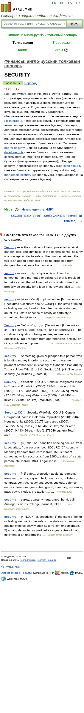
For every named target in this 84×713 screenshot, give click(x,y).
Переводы (61, 42)
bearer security (14, 147)
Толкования (22, 42)
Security (10, 247)
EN (54, 3)
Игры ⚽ (61, 50)
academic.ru (16, 7)
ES (70, 3)
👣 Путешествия (10, 567)
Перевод (30, 83)
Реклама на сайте (46, 560)
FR (78, 3)
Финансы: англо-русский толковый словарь (42, 35)
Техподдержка (28, 560)
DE (62, 3)
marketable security (17, 174)
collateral (11, 120)
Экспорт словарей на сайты (16, 573)
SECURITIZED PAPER (26, 215)
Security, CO (13, 412)
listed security (72, 165)
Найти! (74, 24)
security (10, 273)
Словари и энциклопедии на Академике (37, 16)
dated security (13, 152)
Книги (22, 50)
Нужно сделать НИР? (38, 209)
